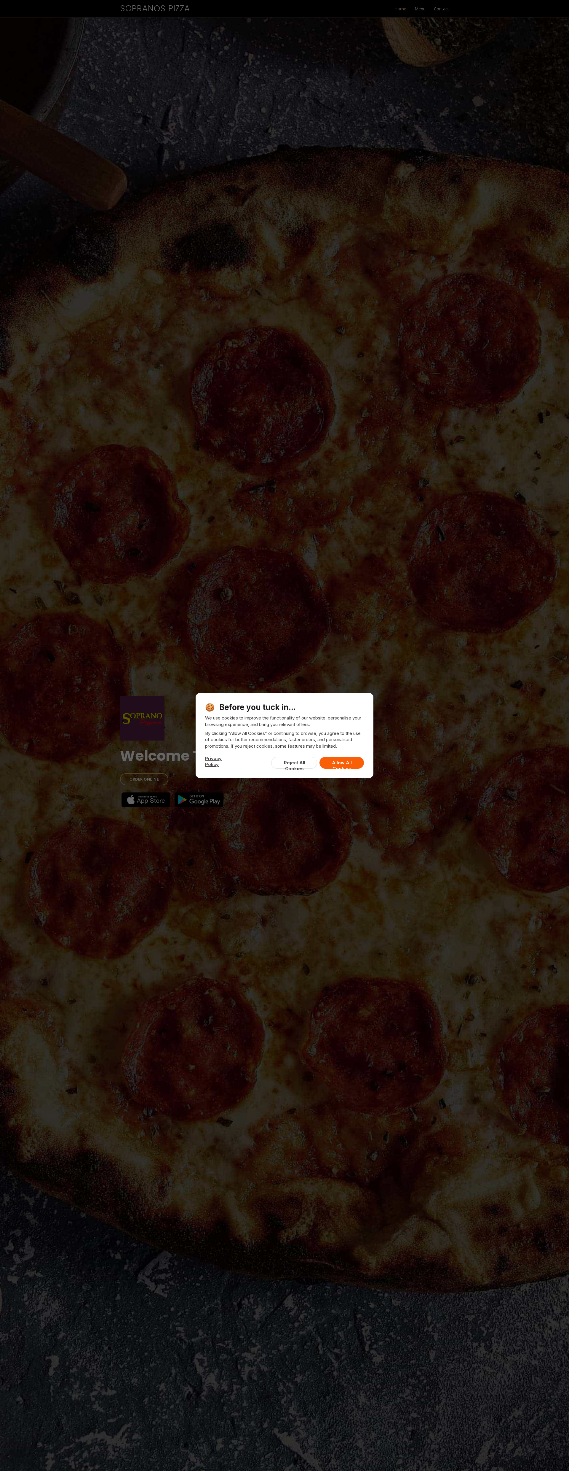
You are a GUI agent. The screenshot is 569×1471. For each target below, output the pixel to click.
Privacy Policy (213, 761)
